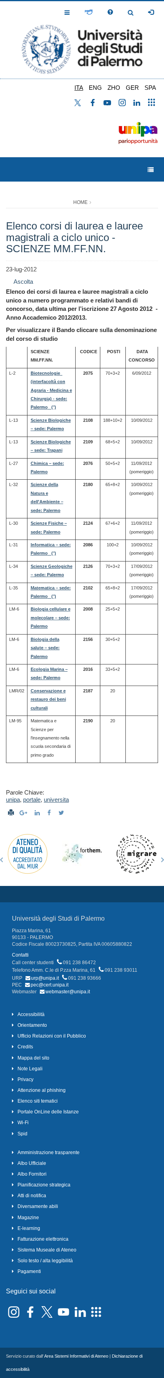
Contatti (20, 955)
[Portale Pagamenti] (88, 12)
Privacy (25, 1079)
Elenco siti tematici (38, 1101)
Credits (25, 1047)
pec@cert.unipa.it (49, 985)
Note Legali (30, 1069)
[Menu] (150, 170)
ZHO (113, 87)
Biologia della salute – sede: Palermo (45, 648)
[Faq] (110, 12)
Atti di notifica (32, 1195)
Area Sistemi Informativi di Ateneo (76, 1356)
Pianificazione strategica (44, 1185)
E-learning (29, 1228)
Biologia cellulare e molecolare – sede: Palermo (50, 618)
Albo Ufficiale (32, 1163)
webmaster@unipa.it (67, 991)
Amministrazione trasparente (49, 1152)
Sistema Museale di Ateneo (47, 1250)
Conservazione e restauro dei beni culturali (48, 699)
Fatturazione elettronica (43, 1239)
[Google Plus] (24, 812)
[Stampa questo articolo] (11, 812)
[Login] (151, 12)
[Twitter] (62, 812)
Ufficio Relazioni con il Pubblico (52, 1036)
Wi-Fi (23, 1122)
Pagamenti (29, 1271)
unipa (13, 799)
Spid (22, 1134)
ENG (95, 87)
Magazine (28, 1217)
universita (56, 799)
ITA (78, 87)
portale (32, 799)
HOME (80, 202)
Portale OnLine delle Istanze (48, 1112)
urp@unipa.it (45, 978)
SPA (150, 87)
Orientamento (32, 1025)
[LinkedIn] (38, 812)
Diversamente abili (38, 1206)
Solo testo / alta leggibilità (45, 1260)
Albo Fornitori (32, 1174)
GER (132, 87)
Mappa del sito (33, 1058)
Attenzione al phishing (42, 1090)
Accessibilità (31, 1014)
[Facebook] (50, 812)
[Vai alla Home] (82, 40)
